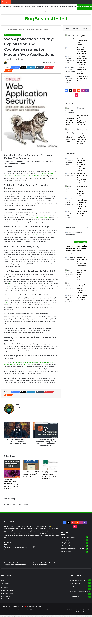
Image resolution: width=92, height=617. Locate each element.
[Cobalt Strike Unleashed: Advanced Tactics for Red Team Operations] (70, 38)
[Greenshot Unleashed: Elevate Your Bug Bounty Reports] (70, 50)
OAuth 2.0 (7, 302)
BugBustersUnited (31, 606)
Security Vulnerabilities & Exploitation (24, 6)
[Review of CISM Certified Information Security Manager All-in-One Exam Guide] (31, 465)
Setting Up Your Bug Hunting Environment (82, 213)
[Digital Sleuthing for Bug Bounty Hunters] (70, 79)
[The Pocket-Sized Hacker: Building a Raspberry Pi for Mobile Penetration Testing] (70, 161)
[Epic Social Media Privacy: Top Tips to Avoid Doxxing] (70, 70)
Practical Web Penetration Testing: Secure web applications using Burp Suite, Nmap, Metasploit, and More (12, 484)
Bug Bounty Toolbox (43, 6)
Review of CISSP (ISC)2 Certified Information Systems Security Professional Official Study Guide (49, 475)
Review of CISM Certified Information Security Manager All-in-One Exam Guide (31, 474)
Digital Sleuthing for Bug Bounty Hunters (82, 78)
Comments (85, 28)
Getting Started (7, 6)
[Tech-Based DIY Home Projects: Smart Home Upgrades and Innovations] (70, 59)
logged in (14, 504)
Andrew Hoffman (28, 364)
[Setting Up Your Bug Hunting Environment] (70, 214)
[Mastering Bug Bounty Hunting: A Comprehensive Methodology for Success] (70, 176)
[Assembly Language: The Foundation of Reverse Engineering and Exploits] (70, 201)
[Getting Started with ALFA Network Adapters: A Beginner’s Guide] (70, 189)
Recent (67, 28)
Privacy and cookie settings (7, 616)
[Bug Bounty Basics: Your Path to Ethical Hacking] (70, 131)
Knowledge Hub (71, 6)
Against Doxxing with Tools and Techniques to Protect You (70, 120)
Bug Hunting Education (58, 6)
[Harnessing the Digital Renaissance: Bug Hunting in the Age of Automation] (82, 110)
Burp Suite (36, 235)
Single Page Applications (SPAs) (39, 217)
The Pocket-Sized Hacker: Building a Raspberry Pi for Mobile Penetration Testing (82, 164)
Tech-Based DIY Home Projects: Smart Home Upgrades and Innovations (82, 60)
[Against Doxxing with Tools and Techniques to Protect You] (70, 111)
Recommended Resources (17, 29)
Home (7, 29)
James (9, 62)
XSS (10, 283)
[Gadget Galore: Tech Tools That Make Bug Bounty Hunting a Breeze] (82, 131)
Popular (75, 28)
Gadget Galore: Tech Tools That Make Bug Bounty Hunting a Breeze (82, 139)
